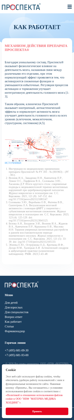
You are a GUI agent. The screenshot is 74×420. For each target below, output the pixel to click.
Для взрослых (14, 307)
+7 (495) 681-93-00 (16, 355)
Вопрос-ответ (13, 317)
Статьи (9, 326)
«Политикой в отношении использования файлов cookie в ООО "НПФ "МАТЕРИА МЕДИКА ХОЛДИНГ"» (34, 399)
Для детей (11, 302)
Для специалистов (16, 312)
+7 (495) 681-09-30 (16, 350)
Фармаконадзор (15, 331)
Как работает (13, 321)
